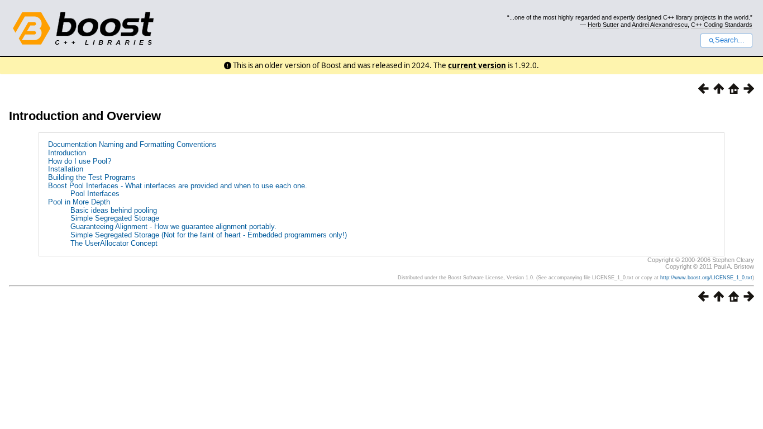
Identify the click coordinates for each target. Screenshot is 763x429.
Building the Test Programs (92, 177)
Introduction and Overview (85, 116)
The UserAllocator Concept (114, 243)
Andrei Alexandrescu (660, 24)
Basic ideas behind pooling (113, 210)
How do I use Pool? (79, 161)
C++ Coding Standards (721, 24)
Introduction (67, 153)
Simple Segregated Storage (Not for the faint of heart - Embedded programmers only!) (208, 235)
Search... (730, 40)
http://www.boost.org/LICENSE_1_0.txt (706, 277)
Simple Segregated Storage (114, 218)
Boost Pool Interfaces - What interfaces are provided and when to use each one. (177, 186)
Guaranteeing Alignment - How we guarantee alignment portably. (173, 226)
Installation (65, 169)
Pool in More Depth (79, 202)
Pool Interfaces (95, 193)
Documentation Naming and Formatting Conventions (132, 144)
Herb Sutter (603, 24)
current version (477, 65)
